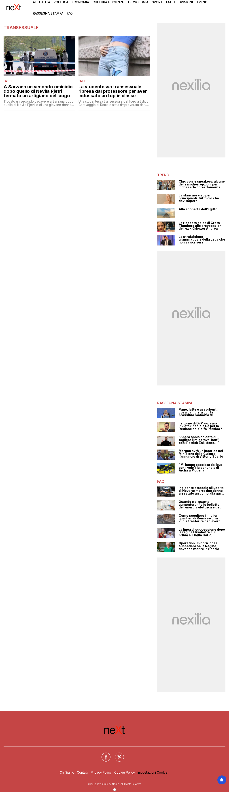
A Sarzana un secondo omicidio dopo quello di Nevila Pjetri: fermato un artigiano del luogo (38, 91)
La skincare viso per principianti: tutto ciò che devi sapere (199, 198)
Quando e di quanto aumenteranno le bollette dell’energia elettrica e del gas (199, 504)
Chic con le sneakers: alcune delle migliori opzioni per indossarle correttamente (202, 184)
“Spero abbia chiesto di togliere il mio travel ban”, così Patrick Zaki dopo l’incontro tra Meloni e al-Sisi (202, 440)
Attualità (41, 2)
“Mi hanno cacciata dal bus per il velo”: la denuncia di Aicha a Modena (200, 467)
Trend (202, 2)
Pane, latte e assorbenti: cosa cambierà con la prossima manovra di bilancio (198, 412)
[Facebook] (103, 754)
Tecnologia (137, 2)
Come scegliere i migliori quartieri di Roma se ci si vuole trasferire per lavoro (200, 518)
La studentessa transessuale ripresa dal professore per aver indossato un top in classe (112, 91)
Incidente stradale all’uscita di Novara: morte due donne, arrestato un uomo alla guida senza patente (202, 490)
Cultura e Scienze (108, 2)
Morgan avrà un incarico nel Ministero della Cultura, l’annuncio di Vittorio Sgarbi (201, 454)
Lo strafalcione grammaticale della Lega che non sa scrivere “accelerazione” (202, 239)
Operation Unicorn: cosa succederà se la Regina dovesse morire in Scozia (199, 546)
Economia (80, 2)
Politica (61, 2)
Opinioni (185, 2)
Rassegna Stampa (48, 13)
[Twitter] (117, 754)
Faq (70, 13)
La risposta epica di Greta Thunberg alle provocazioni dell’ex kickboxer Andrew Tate (200, 226)
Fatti (170, 2)
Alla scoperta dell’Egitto (198, 209)
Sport (157, 2)
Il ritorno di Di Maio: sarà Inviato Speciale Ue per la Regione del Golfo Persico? (200, 426)
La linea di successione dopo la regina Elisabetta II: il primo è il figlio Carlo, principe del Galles (202, 532)
